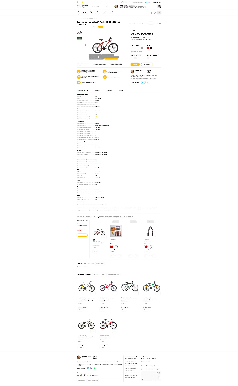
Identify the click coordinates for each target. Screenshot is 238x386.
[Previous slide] (112, 256)
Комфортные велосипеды (131, 366)
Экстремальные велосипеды (131, 375)
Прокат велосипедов (93, 380)
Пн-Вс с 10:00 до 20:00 (138, 2)
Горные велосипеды (129, 360)
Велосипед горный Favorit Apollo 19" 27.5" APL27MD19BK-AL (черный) (86, 299)
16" (132, 58)
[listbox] (115, 221)
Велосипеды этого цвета (113, 274)
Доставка (143, 358)
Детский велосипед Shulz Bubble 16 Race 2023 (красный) (108, 299)
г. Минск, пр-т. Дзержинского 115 (123, 1)
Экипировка (105, 14)
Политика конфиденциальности (148, 360)
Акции (79, 2)
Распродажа (86, 2)
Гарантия (154, 358)
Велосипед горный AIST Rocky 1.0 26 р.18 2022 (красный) (98, 243)
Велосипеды (84, 14)
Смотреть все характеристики (111, 58)
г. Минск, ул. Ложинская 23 (121, 2)
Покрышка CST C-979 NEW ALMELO (149, 241)
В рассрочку (147, 64)
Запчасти (91, 14)
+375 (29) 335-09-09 (157, 2)
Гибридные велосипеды (130, 358)
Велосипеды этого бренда (99, 274)
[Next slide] (119, 256)
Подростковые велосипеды (131, 368)
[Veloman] (82, 5)
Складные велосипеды (130, 370)
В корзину (82, 235)
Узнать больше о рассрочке (140, 37)
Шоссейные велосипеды (130, 372)
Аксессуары (97, 14)
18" (135, 58)
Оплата (148, 358)
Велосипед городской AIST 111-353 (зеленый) (129, 299)
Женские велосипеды (130, 377)
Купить (135, 64)
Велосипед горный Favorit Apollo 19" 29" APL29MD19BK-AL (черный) (86, 337)
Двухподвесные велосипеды (131, 363)
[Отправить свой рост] (142, 48)
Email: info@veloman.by (92, 375)
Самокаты (111, 14)
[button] (85, 45)
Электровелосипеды (130, 373)
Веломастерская (81, 380)
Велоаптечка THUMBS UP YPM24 (115, 241)
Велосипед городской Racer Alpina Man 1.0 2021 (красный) (108, 337)
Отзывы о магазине (145, 361)
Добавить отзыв (100, 263)
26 (148, 58)
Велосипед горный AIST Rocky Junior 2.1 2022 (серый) (150, 299)
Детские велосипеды (130, 365)
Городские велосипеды (130, 361)
